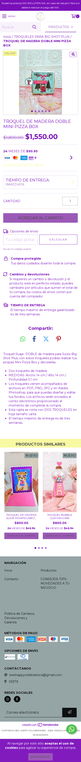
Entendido (40, 756)
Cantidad (11, 201)
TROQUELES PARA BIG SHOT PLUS (42, 37)
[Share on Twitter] (46, 339)
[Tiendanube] (40, 726)
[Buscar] (34, 27)
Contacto (11, 579)
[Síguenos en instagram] (7, 699)
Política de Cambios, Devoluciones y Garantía (19, 618)
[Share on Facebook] (34, 339)
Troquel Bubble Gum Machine (59, 516)
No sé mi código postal (17, 249)
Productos (48, 570)
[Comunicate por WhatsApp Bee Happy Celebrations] (71, 729)
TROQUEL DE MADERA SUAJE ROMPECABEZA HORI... (21, 516)
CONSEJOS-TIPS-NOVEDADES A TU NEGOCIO (55, 583)
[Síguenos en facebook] (17, 699)
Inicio (7, 37)
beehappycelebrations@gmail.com (36, 675)
